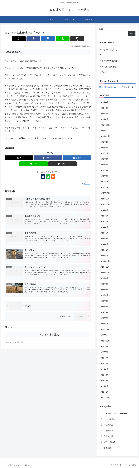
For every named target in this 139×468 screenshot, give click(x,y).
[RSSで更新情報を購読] (53, 176)
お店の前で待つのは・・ (110, 61)
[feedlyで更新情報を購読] (48, 176)
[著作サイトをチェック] (43, 176)
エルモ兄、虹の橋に (108, 67)
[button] (77, 38)
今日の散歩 (10, 148)
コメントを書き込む (48, 334)
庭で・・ (103, 55)
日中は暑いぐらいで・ (109, 50)
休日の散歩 (104, 72)
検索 (101, 29)
